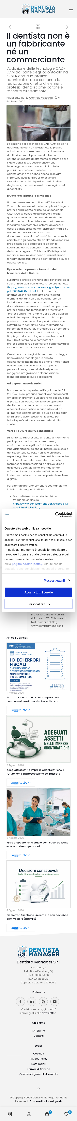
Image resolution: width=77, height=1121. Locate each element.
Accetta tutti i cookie (38, 592)
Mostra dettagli (54, 580)
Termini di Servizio (38, 1069)
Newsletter (49, 1013)
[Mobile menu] (71, 11)
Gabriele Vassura (40, 98)
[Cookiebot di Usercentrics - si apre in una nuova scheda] (55, 514)
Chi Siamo (38, 1023)
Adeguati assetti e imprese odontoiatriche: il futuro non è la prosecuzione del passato (35, 772)
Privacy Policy (38, 1059)
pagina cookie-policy (27, 563)
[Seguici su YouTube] (43, 1001)
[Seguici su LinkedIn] (31, 1001)
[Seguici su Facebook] (20, 1001)
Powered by (46, 1101)
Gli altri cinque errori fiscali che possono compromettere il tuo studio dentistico (33, 699)
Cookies (38, 1053)
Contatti (39, 1036)
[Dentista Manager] (38, 9)
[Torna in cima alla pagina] (38, 1088)
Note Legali (38, 1064)
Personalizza (36, 604)
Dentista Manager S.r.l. (38, 962)
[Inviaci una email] (54, 1001)
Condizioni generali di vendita (38, 1074)
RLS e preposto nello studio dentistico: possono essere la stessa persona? (37, 844)
